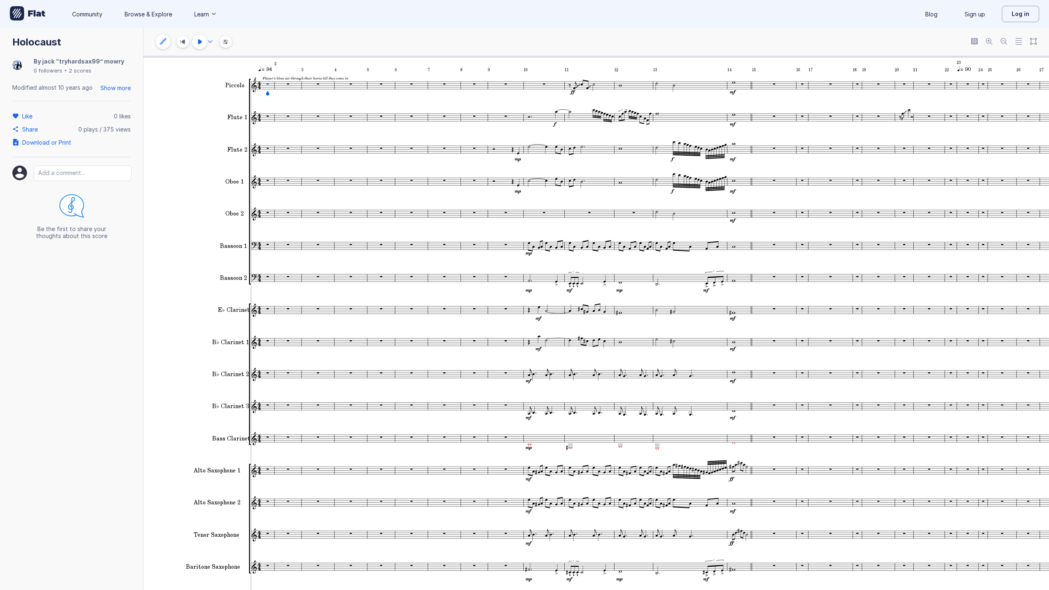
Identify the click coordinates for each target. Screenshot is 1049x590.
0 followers (48, 70)
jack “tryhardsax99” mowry (83, 61)
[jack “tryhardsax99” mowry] (17, 65)
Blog (931, 14)
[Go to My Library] (27, 14)
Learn (201, 14)
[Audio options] (210, 41)
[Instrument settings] (163, 41)
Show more (115, 87)
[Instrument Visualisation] (226, 42)
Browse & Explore (148, 14)
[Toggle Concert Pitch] (974, 42)
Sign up (975, 14)
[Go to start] (183, 42)
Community (87, 14)
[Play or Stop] (199, 41)
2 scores (80, 70)
